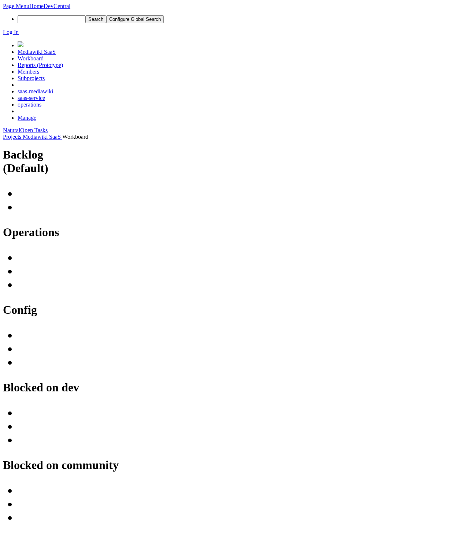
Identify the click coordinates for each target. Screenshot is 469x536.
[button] (16, 6)
